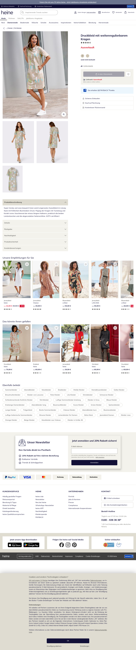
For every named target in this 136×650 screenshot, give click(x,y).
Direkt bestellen (9, 508)
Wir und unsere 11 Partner (38, 580)
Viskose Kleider (69, 410)
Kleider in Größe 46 (75, 420)
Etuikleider (62, 390)
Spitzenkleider (114, 405)
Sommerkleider (11, 390)
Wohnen (11, 18)
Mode (3, 18)
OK (68, 641)
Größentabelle (88, 66)
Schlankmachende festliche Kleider (19, 400)
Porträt (71, 496)
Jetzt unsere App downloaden (23, 539)
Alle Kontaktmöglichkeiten (117, 505)
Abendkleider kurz (89, 410)
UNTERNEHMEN (75, 491)
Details (7, 223)
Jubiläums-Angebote (34, 18)
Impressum (69, 556)
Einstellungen (84, 646)
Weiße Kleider (78, 390)
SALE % (20, 18)
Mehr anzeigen (100, 457)
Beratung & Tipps (9, 502)
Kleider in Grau (93, 400)
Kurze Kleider (78, 405)
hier (80, 592)
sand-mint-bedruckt (88, 60)
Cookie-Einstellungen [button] (93, 556)
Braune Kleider (45, 415)
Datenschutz (45, 556)
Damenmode (12, 23)
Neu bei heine (40, 502)
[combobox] (43, 12)
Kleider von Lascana (35, 395)
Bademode (24, 23)
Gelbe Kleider (119, 390)
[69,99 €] (46, 343)
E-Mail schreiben (112, 499)
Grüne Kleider (96, 405)
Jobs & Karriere (74, 499)
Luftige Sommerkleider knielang (68, 400)
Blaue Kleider (111, 400)
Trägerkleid (27, 410)
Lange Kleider (10, 410)
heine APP (39, 508)
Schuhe (43, 23)
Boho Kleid (88, 415)
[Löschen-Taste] (55, 12)
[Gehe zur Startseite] (7, 12)
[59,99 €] (75, 279)
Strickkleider (88, 395)
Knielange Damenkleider (15, 405)
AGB (37, 556)
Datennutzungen (96, 580)
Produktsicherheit (11, 242)
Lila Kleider (71, 395)
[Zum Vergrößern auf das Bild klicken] (63, 114)
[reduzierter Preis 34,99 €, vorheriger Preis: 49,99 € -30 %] (17, 279)
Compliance (73, 505)
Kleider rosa (125, 415)
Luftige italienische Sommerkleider (18, 415)
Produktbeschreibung (13, 202)
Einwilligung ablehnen (54, 646)
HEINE (38, 491)
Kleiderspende (41, 514)
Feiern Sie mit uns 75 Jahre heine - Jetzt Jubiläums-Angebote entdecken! (68, 2)
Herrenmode (103, 23)
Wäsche (35, 23)
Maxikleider (46, 390)
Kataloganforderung (11, 511)
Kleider (10, 28)
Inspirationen (66, 23)
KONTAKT (105, 491)
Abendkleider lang (39, 405)
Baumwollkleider (59, 405)
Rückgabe (8, 229)
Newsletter (39, 499)
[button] (3, 28)
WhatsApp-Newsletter (44, 505)
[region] (68, 611)
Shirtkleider (18, 28)
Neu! (3, 23)
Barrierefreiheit (57, 556)
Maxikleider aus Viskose (51, 420)
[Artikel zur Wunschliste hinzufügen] (128, 74)
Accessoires (53, 23)
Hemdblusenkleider (99, 390)
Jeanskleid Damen (107, 415)
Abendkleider (29, 390)
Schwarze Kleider (106, 395)
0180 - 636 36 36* (111, 519)
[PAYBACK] (130, 6)
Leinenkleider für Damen (67, 415)
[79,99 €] (17, 343)
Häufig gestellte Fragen (12, 496)
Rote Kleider (55, 395)
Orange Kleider (11, 420)
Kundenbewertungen (12, 248)
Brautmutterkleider (12, 395)
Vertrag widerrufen (24, 556)
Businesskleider (110, 410)
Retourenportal (9, 499)
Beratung (92, 23)
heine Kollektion (80, 23)
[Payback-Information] (128, 556)
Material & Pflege (9, 505)
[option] (82, 56)
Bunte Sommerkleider (47, 410)
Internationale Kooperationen (79, 508)
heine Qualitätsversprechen (13, 514)
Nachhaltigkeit (10, 235)
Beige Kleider (29, 420)
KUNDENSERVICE (11, 491)
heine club (39, 496)
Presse (71, 502)
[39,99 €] (46, 279)
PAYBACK (39, 517)
